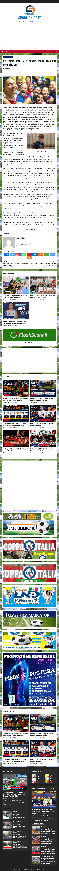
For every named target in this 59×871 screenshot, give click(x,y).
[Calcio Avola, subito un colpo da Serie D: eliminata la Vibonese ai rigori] (43, 388)
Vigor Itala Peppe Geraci (45, 420)
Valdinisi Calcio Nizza (44, 445)
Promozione (35, 445)
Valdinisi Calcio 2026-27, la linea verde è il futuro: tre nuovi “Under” (42, 450)
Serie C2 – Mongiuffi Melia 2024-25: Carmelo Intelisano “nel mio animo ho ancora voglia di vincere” (7, 845)
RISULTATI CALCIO (29, 342)
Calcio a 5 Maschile (16, 786)
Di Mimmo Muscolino (36, 453)
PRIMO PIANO (8, 788)
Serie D (6, 394)
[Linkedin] (35, 254)
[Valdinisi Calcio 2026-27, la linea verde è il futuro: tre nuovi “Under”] (43, 438)
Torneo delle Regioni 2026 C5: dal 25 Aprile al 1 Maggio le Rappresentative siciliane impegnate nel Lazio (36, 850)
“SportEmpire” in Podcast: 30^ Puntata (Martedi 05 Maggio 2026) (47, 778)
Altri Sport (7, 786)
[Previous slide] (53, 771)
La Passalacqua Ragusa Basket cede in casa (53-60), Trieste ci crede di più (15, 297)
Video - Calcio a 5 (17, 788)
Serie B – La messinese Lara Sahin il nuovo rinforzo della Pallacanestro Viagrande (15, 322)
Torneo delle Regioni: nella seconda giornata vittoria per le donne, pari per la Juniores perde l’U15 (36, 830)
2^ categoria (35, 420)
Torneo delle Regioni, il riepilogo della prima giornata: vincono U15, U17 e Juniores (36, 840)
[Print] (40, 254)
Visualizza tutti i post (24, 244)
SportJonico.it (29, 17)
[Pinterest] (29, 254)
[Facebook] (6, 254)
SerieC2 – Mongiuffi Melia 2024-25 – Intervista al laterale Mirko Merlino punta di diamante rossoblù (7, 825)
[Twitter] (12, 254)
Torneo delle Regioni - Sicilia (40, 805)
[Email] (46, 254)
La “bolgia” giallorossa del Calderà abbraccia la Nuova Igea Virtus (15, 450)
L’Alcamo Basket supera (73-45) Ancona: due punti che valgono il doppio (42, 297)
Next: (43, 263)
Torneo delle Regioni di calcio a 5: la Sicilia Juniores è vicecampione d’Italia (43, 810)
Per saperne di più (9, 808)
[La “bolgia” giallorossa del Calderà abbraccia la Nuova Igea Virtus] (16, 438)
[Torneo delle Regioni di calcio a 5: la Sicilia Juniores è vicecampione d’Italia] (44, 799)
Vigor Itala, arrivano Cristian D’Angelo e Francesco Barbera (41, 425)
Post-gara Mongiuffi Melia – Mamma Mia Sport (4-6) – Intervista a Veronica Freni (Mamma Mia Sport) (7, 815)
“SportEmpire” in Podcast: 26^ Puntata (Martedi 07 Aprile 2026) (34, 778)
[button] (2, 51)
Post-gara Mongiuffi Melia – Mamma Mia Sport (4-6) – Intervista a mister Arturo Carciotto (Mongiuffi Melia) (14, 794)
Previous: (15, 263)
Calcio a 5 (43, 826)
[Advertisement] (29, 33)
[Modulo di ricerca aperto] (56, 51)
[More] (29, 257)
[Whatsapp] (23, 254)
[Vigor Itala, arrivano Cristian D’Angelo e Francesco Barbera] (43, 413)
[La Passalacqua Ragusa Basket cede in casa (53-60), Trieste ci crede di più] (16, 285)
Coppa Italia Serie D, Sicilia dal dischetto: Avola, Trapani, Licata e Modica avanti (14, 425)
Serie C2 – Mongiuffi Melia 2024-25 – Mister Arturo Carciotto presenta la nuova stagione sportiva (7, 835)
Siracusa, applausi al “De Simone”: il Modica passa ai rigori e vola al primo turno (15, 399)
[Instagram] (18, 254)
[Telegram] (52, 254)
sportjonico (7, 68)
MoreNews (35, 869)
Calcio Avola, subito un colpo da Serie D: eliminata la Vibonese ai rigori (41, 399)
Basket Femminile (8, 57)
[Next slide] (55, 771)
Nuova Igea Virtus (9, 445)
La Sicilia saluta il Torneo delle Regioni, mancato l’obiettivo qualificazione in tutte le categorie (36, 860)
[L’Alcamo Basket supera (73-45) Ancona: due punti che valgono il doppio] (43, 285)
